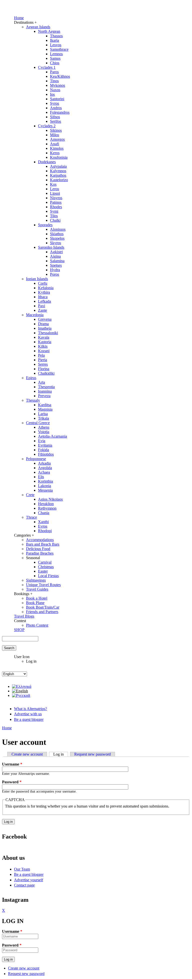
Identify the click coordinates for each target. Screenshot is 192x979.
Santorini (57, 99)
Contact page (24, 885)
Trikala (43, 418)
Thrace (31, 517)
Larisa (43, 414)
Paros (54, 72)
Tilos (54, 216)
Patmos (56, 202)
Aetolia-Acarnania (52, 436)
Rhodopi (45, 531)
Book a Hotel (36, 598)
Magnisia (45, 409)
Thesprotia (46, 387)
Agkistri (56, 252)
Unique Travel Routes (43, 585)
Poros (54, 274)
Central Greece (38, 423)
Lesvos (55, 45)
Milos (54, 135)
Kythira (44, 292)
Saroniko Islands (51, 247)
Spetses (56, 265)
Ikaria (54, 40)
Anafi (54, 144)
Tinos (54, 81)
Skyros (55, 243)
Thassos (56, 36)
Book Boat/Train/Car (42, 607)
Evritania (45, 445)
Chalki (55, 220)
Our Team (22, 869)
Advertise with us (28, 714)
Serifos (55, 121)
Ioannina (45, 391)
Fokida (43, 450)
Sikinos (56, 130)
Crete (30, 495)
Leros (54, 189)
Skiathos (57, 234)
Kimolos (57, 148)
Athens (43, 427)
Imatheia (45, 328)
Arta (41, 382)
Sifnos (55, 117)
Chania (43, 513)
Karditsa (44, 405)
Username (12, 764)
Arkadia (44, 463)
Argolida (45, 468)
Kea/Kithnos (60, 76)
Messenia (45, 490)
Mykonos (57, 85)
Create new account (27, 754)
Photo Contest (37, 625)
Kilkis (43, 346)
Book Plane (35, 603)
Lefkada (44, 301)
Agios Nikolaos (50, 499)
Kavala (43, 337)
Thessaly (33, 400)
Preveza (44, 396)
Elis (41, 477)
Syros (54, 103)
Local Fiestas (48, 576)
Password (12, 782)
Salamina (57, 261)
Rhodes (56, 207)
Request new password (92, 754)
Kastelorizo (59, 180)
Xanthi (43, 522)
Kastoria (44, 342)
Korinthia (45, 481)
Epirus (31, 378)
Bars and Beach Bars (42, 544)
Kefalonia (46, 288)
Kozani (44, 351)
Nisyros (56, 198)
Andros (56, 108)
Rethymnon (47, 508)
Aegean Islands (38, 27)
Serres (43, 364)
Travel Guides (37, 589)
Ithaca (43, 297)
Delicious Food (38, 549)
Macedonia (35, 315)
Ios (52, 94)
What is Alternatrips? (30, 709)
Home (19, 18)
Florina (43, 369)
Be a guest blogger (29, 719)
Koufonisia (59, 157)
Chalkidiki (46, 373)
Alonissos (58, 229)
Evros (42, 526)
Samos (55, 58)
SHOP (19, 630)
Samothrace (59, 49)
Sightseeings (36, 580)
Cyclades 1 (47, 67)
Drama (43, 324)
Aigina (55, 256)
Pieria (42, 360)
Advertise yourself (28, 880)
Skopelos (57, 238)
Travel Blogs (24, 616)
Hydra (55, 270)
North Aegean (49, 31)
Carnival (45, 562)
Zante (42, 310)
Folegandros (60, 112)
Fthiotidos (46, 454)
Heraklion (46, 504)
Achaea (44, 472)
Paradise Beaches (40, 553)
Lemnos (56, 54)
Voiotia (43, 432)
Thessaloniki (48, 333)
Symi (54, 211)
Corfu (42, 283)
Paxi (41, 306)
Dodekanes (47, 162)
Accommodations (40, 540)
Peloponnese (36, 459)
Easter (43, 571)
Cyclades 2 (47, 126)
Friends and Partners (42, 612)
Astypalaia (58, 166)
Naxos (55, 90)
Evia (41, 441)
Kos (53, 184)
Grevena (45, 319)
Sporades (45, 225)
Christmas (46, 567)
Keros (55, 153)
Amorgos (57, 139)
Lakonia (44, 486)
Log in (60, 754)
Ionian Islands (37, 279)
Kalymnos (58, 171)
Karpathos (58, 175)
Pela (41, 355)
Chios (54, 63)
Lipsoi (55, 193)
